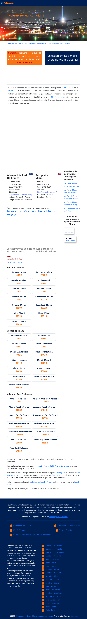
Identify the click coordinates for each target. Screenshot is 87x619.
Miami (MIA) (60, 473)
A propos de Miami (15, 262)
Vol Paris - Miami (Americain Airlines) (71, 185)
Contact (74, 616)
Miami (10, 91)
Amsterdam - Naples (53, 546)
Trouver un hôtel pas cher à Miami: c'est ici (31, 213)
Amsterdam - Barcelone (55, 573)
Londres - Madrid (52, 569)
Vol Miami (42, 43)
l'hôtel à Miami (56, 475)
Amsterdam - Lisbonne (54, 552)
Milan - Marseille (52, 559)
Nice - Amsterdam (52, 600)
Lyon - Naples (50, 566)
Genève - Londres (52, 579)
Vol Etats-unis (30, 43)
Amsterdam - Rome (53, 556)
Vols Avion (8, 2)
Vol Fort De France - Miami (59, 43)
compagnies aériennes (58, 517)
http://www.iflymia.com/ (47, 192)
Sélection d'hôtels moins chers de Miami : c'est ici (63, 57)
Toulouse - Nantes (52, 603)
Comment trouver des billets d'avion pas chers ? (32, 535)
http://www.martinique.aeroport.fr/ (23, 194)
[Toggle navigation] (83, 3)
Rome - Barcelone (52, 590)
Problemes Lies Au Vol (22, 525)
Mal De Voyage (19, 530)
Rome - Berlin (50, 562)
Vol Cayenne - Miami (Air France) (72, 209)
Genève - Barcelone (53, 596)
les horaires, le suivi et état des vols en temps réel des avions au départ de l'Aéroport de (24, 57)
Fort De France (67, 88)
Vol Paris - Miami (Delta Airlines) (70, 191)
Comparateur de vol (15, 43)
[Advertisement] (45, 74)
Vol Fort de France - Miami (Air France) (71, 197)
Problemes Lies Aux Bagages (69, 525)
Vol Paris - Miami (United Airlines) (70, 203)
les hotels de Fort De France (41, 482)
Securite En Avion (66, 530)
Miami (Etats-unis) (62, 466)
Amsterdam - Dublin (53, 549)
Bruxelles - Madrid (52, 576)
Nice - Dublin (50, 586)
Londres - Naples (52, 583)
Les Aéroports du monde (43, 616)
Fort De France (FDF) (45, 466)
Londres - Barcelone (53, 593)
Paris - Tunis (50, 610)
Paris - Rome (50, 606)
